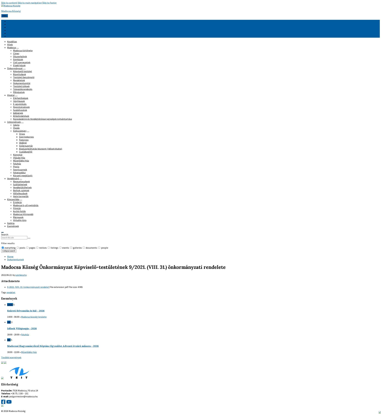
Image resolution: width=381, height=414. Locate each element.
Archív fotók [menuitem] (19, 211)
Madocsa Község (11, 11)
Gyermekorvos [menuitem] (26, 136)
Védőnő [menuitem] (23, 142)
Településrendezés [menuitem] (22, 89)
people (104, 247)
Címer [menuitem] (16, 53)
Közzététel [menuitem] (13, 36)
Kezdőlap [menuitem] (12, 41)
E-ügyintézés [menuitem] (19, 104)
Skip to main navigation (30, 2)
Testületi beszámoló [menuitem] (23, 77)
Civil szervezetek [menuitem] (21, 62)
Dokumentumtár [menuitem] (21, 83)
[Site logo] (10, 5)
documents (91, 247)
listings (54, 247)
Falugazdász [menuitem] (19, 172)
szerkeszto (21, 274)
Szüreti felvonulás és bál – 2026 (25, 310)
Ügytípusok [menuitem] (19, 101)
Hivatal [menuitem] (11, 95)
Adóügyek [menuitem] (18, 113)
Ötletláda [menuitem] (12, 24)
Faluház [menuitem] (17, 163)
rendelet (11, 292)
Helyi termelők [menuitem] (20, 196)
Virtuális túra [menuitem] (19, 220)
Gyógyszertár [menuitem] (26, 145)
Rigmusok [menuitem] (18, 217)
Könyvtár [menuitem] (17, 154)
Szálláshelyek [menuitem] (20, 184)
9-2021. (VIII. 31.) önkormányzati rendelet (28, 287)
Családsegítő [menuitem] (25, 151)
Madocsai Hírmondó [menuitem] (23, 214)
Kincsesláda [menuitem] (13, 199)
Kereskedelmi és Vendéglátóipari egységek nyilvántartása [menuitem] (42, 118)
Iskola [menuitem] (16, 124)
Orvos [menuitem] (22, 133)
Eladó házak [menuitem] (19, 65)
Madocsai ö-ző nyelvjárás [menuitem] (25, 205)
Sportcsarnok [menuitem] (20, 169)
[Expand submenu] (17, 48)
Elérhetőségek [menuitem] (20, 98)
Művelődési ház (29, 352)
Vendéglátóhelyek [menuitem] (22, 187)
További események (11, 357)
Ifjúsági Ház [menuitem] (19, 157)
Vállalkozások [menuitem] (20, 193)
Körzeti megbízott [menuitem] (22, 175)
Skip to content (9, 2)
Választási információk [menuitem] (19, 33)
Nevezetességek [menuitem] (21, 181)
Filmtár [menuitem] (17, 208)
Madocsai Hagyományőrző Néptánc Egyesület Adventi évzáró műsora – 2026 (53, 345)
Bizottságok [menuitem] (19, 74)
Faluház (25, 334)
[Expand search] (2, 232)
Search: (4, 234)
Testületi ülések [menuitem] (21, 86)
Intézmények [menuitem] (14, 121)
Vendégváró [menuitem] (13, 178)
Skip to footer (49, 2)
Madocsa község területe (34, 316)
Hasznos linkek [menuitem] (15, 21)
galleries (77, 247)
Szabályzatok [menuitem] (20, 110)
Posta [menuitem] (16, 166)
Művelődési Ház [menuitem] (21, 160)
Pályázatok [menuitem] (19, 92)
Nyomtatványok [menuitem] (21, 107)
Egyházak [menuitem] (18, 59)
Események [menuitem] (13, 226)
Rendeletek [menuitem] (19, 80)
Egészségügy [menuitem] (19, 130)
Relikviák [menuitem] (11, 27)
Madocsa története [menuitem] (23, 50)
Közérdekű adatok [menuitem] (16, 30)
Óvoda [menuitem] (16, 127)
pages (32, 247)
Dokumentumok (15, 259)
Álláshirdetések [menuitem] (21, 115)
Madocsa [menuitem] (11, 47)
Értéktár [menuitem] (17, 202)
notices (43, 247)
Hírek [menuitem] (10, 44)
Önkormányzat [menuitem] (15, 68)
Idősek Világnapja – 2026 (22, 328)
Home (10, 256)
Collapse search (8, 251)
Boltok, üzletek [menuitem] (21, 190)
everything (10, 247)
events (66, 247)
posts (22, 247)
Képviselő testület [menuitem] (22, 71)
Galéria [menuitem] (10, 223)
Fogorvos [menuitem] (24, 139)
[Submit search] (29, 238)
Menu (4, 15)
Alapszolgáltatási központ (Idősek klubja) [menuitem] (40, 148)
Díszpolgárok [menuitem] (20, 56)
